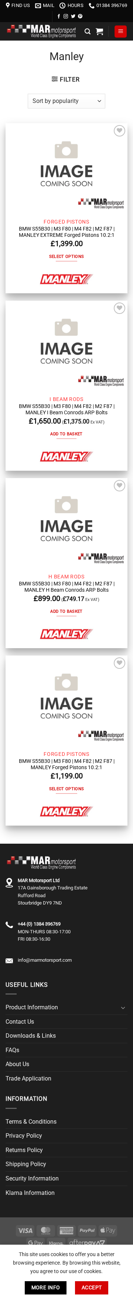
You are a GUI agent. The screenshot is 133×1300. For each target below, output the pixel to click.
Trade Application (28, 1078)
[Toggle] (123, 1007)
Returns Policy (24, 1150)
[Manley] (66, 279)
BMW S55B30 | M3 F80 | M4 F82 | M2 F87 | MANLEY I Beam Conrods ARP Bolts (67, 409)
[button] (88, 31)
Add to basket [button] (66, 434)
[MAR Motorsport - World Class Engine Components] (42, 31)
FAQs (12, 1050)
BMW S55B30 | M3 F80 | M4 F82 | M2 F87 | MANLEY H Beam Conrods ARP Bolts (67, 587)
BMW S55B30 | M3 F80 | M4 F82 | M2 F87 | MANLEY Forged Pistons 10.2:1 (67, 764)
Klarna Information (30, 1192)
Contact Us (20, 1021)
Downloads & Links (31, 1035)
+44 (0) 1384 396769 (39, 924)
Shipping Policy (26, 1164)
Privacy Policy (24, 1135)
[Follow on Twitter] (73, 16)
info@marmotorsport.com (45, 960)
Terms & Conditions (31, 1121)
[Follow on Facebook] (59, 16)
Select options (66, 256)
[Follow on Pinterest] (80, 16)
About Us (17, 1064)
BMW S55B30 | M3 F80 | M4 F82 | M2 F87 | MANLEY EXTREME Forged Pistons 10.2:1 (67, 232)
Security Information (32, 1178)
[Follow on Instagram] (66, 16)
